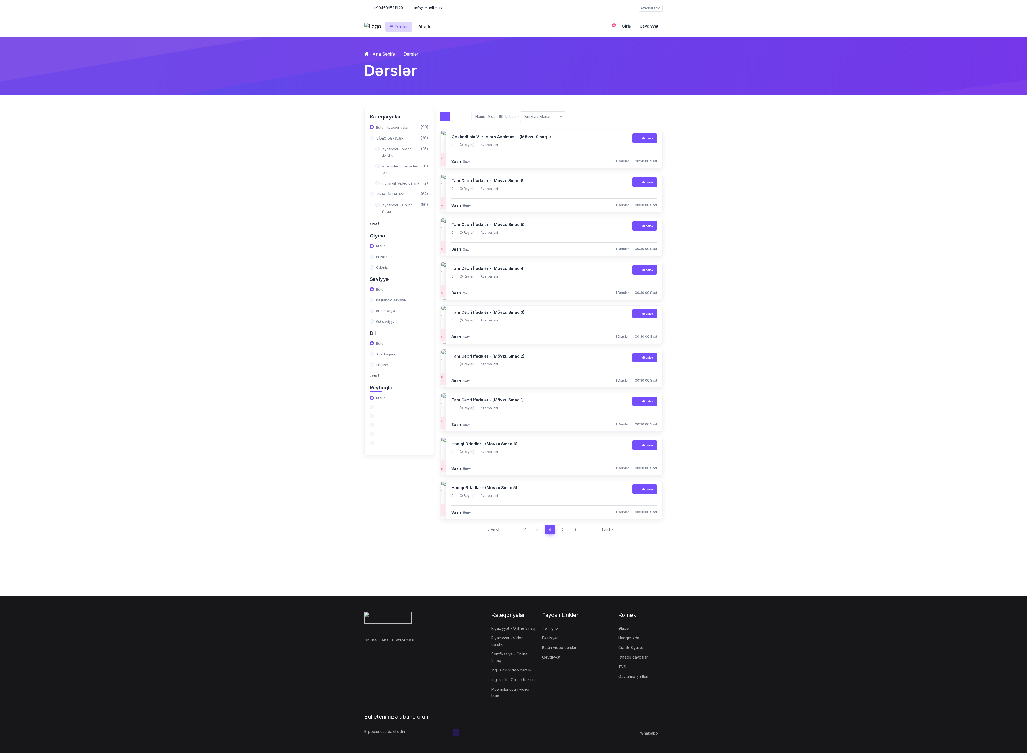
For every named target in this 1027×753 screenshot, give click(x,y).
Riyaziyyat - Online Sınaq (513, 628)
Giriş (626, 26)
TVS (622, 666)
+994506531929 (388, 8)
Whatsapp (649, 733)
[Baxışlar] (445, 116)
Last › (607, 529)
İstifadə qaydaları (633, 657)
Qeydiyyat (648, 26)
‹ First (493, 529)
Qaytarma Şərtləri (633, 676)
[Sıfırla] (467, 116)
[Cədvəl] (456, 116)
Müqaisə (647, 138)
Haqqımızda (628, 638)
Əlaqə (623, 628)
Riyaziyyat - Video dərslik (507, 641)
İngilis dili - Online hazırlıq (513, 679)
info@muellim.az (428, 8)
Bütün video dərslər (559, 647)
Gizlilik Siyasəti (631, 647)
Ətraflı (375, 224)
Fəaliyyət (550, 638)
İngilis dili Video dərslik (511, 670)
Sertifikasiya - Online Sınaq (509, 657)
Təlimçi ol (550, 628)
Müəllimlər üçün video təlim (510, 692)
